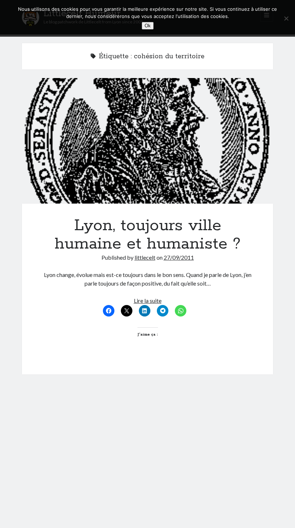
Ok (148, 25)
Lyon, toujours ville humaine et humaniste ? (147, 141)
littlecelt (145, 257)
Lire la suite (148, 300)
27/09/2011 (179, 257)
